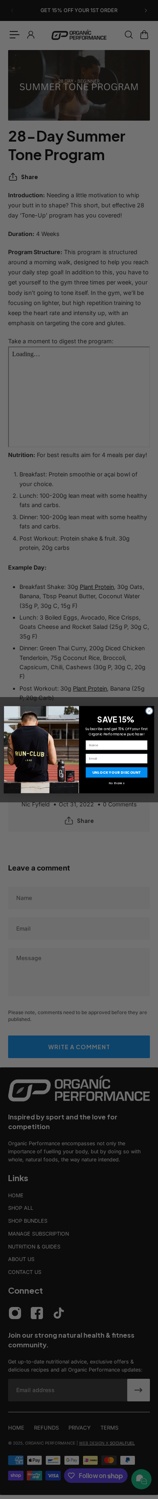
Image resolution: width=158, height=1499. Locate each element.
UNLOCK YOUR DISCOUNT (116, 772)
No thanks (116, 783)
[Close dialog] (149, 711)
